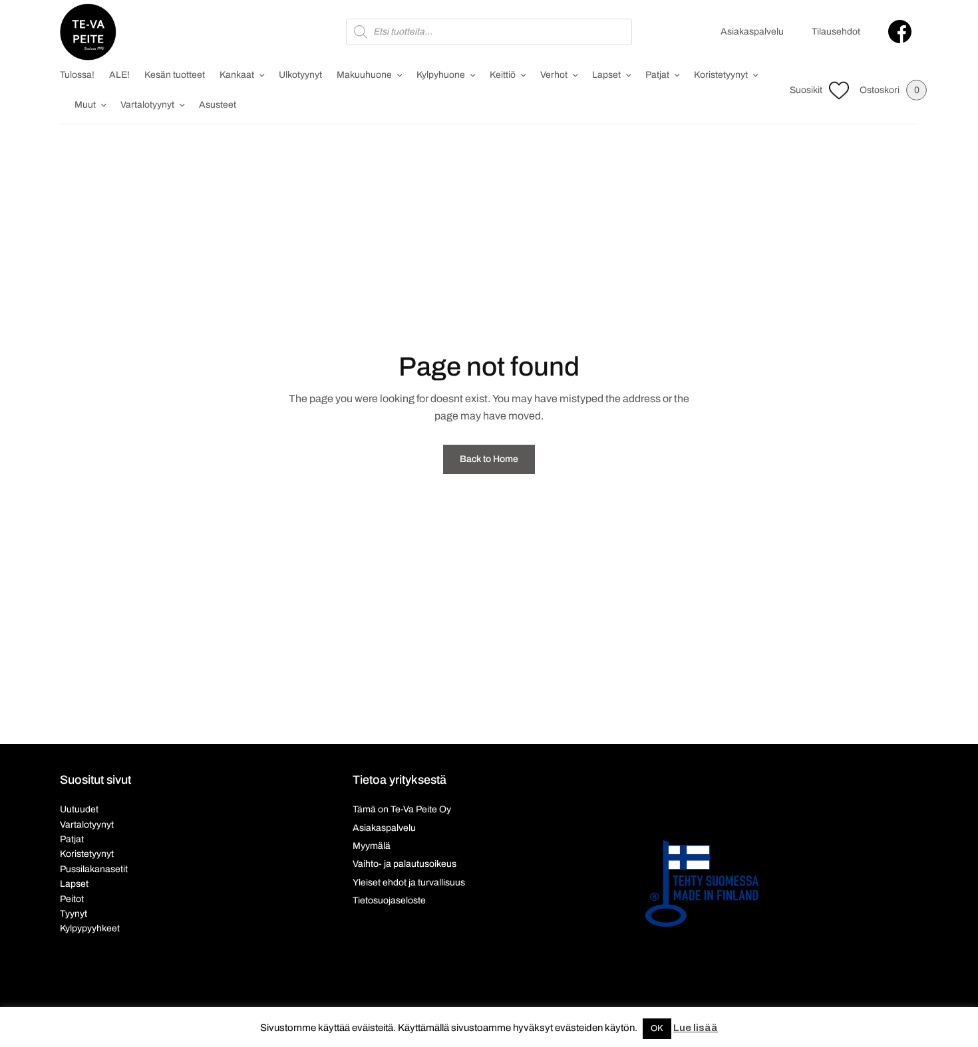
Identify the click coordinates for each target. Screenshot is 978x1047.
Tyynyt (73, 914)
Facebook (899, 32)
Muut (85, 105)
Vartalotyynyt (147, 105)
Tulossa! (77, 75)
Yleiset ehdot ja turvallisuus (409, 882)
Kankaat (237, 75)
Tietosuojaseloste (389, 900)
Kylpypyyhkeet (90, 928)
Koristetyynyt (721, 75)
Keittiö (503, 75)
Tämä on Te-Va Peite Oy (402, 809)
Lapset (606, 75)
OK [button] (657, 1028)
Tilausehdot (836, 32)
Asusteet (217, 105)
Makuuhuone (364, 75)
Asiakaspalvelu (752, 32)
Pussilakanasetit (94, 869)
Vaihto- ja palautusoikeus (404, 864)
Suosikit (806, 90)
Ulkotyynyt (300, 75)
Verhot (554, 75)
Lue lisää (695, 1027)
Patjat (657, 75)
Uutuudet (79, 809)
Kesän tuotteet (174, 75)
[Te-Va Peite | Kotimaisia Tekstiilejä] (88, 31)
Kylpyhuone (440, 75)
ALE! (119, 75)
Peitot (72, 899)
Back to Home (489, 459)
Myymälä (372, 846)
